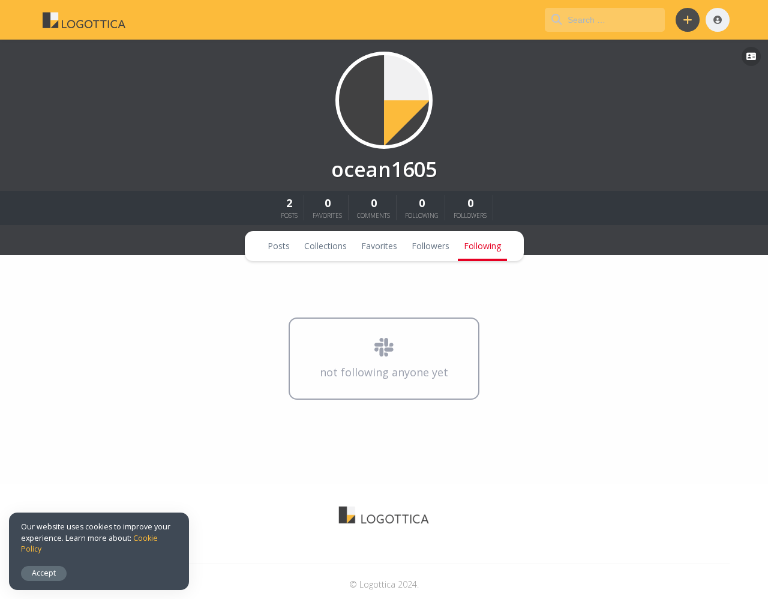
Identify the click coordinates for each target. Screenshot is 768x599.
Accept (44, 573)
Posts (279, 245)
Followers (430, 245)
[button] (688, 20)
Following (482, 245)
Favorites (379, 245)
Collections (325, 245)
